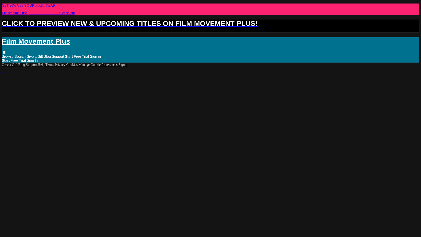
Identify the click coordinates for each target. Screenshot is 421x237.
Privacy (60, 64)
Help (41, 64)
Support (58, 56)
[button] (4, 52)
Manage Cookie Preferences (98, 64)
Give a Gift (35, 56)
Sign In (32, 60)
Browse (8, 56)
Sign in (95, 56)
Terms (50, 64)
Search (20, 56)
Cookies (72, 64)
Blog (47, 56)
